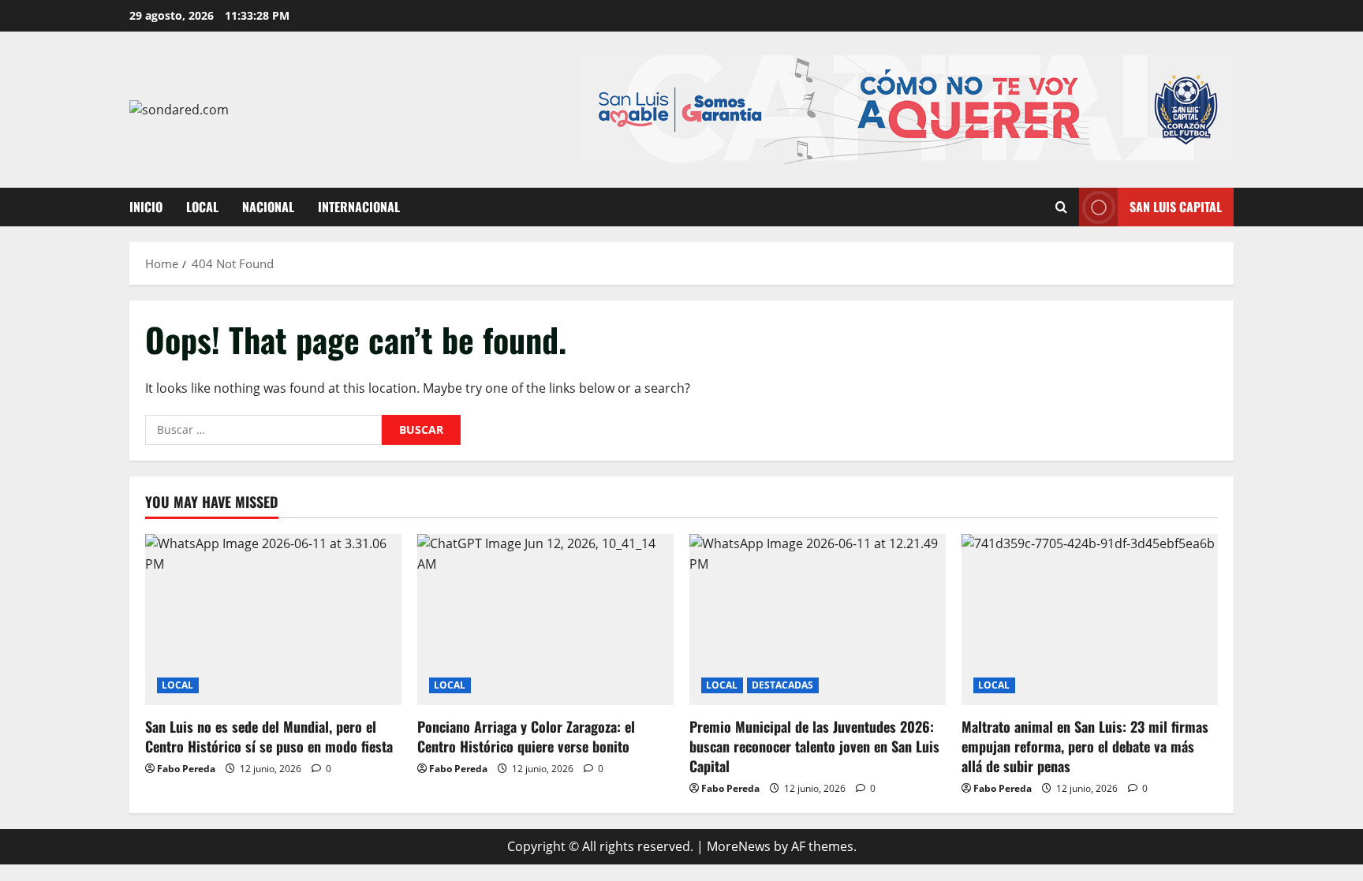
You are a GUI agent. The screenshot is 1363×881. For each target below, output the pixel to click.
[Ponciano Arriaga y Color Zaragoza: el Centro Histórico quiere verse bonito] (545, 619)
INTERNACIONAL (359, 206)
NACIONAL (268, 206)
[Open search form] (1061, 207)
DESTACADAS (783, 685)
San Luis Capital (1176, 206)
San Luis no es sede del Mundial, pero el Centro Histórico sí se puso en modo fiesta (269, 736)
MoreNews (739, 846)
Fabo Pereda (186, 768)
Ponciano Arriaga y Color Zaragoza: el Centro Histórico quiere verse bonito (526, 736)
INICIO (145, 206)
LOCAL (202, 206)
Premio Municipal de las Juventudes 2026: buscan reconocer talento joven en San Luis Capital (814, 746)
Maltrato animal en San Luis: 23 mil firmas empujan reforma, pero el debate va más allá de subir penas (1085, 746)
